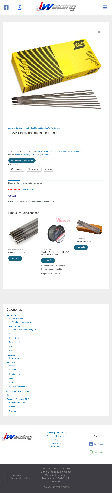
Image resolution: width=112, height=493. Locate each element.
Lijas (11, 378)
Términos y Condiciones (56, 433)
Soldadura (45, 155)
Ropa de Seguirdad (17, 402)
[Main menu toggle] (105, 7)
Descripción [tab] (14, 183)
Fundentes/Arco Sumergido (24, 330)
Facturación (56, 443)
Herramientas (15, 358)
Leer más (15, 258)
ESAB (38, 155)
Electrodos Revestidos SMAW (37, 128)
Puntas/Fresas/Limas (18, 387)
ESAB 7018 (28, 189)
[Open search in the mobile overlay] (95, 435)
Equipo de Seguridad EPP (17, 399)
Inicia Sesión (56, 447)
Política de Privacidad (56, 436)
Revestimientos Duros (18, 334)
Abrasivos (10, 362)
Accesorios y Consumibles (17, 391)
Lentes (12, 407)
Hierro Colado (15, 338)
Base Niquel (14, 342)
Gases (9, 395)
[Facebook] (6, 7)
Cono (11, 382)
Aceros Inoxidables (17, 319)
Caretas (12, 411)
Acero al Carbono (16, 326)
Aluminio (13, 351)
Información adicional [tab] (32, 183)
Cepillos (12, 370)
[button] (99, 32)
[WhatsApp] (20, 7)
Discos (12, 366)
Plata (11, 346)
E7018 (32, 155)
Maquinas (10, 355)
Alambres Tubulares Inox (22, 322)
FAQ (56, 440)
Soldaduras (11, 315)
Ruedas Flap (14, 374)
